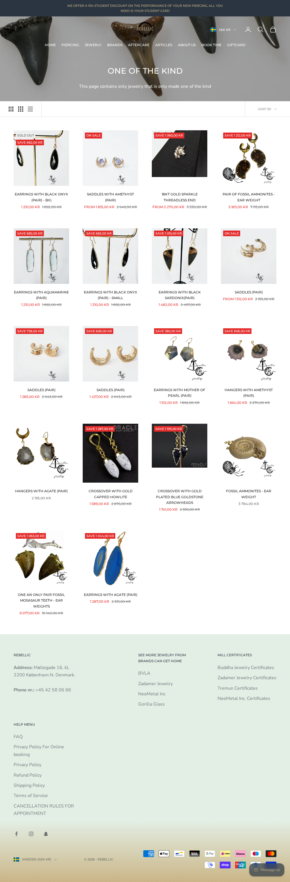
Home (50, 45)
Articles (163, 45)
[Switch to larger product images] (11, 109)
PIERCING (70, 45)
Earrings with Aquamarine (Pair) (41, 295)
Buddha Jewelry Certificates (246, 667)
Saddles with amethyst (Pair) (110, 197)
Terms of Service (31, 795)
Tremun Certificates (238, 688)
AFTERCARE (139, 45)
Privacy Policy (27, 765)
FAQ (18, 737)
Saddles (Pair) (249, 292)
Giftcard (236, 45)
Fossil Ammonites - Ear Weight (248, 494)
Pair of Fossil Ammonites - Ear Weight (249, 197)
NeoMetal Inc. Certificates (244, 698)
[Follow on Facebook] (16, 834)
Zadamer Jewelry (155, 684)
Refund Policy (28, 775)
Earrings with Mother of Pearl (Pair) (179, 393)
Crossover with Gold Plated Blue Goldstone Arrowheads (179, 497)
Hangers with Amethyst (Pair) (249, 393)
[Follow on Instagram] (31, 834)
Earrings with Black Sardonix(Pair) (180, 295)
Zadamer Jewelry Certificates (247, 678)
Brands (114, 45)
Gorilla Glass (151, 704)
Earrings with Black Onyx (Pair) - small (110, 295)
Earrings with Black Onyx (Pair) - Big (41, 197)
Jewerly (93, 45)
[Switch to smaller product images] (20, 109)
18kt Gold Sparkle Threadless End (180, 197)
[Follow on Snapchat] (46, 834)
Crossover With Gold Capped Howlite (111, 494)
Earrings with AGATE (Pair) (110, 595)
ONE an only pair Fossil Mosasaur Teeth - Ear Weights (41, 600)
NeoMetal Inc (151, 694)
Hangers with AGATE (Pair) (41, 491)
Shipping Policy (29, 785)
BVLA (144, 673)
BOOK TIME (211, 45)
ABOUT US (187, 45)
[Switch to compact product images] (30, 109)
